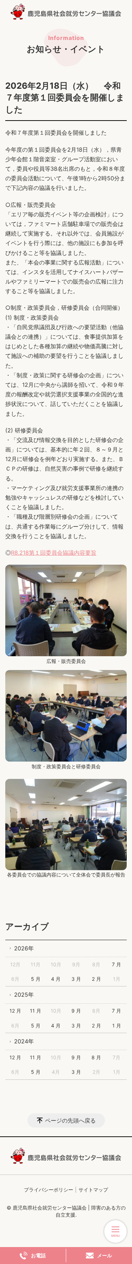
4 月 (56, 979)
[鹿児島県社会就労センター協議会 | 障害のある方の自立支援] (66, 12)
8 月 (96, 1057)
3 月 (76, 979)
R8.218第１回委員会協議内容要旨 (53, 552)
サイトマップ (93, 1190)
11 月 (35, 1011)
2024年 (24, 1041)
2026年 (24, 948)
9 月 (76, 1011)
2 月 (96, 979)
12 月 (15, 1011)
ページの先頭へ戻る (70, 1120)
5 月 (35, 979)
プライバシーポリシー (48, 1190)
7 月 (116, 964)
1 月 (116, 1026)
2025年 (24, 994)
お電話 (38, 1255)
